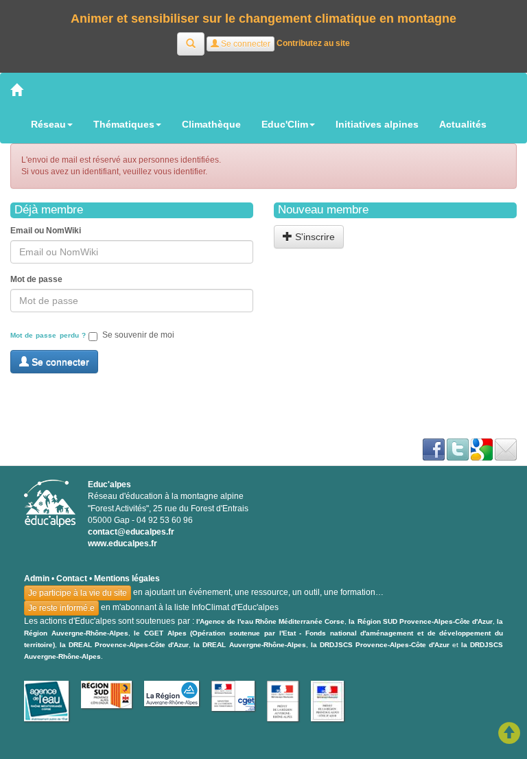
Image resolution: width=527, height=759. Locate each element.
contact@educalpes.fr (131, 532)
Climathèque (211, 124)
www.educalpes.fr (122, 543)
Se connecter (59, 361)
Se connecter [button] (244, 44)
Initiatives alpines (377, 124)
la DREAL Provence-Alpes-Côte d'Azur (124, 645)
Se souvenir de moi (138, 335)
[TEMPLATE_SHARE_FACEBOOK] (434, 449)
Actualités (463, 124)
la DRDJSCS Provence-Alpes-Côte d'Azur (380, 645)
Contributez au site (313, 43)
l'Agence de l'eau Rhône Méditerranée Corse (270, 621)
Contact (71, 578)
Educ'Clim (284, 124)
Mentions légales (127, 578)
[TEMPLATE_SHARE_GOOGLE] (482, 449)
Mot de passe (36, 279)
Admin (36, 578)
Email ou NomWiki (45, 230)
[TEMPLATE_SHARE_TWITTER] (458, 449)
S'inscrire (313, 236)
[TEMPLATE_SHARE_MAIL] (506, 449)
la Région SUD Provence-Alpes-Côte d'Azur (420, 621)
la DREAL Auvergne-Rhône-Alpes (249, 645)
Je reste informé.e (61, 608)
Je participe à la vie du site (77, 593)
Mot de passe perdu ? (48, 335)
